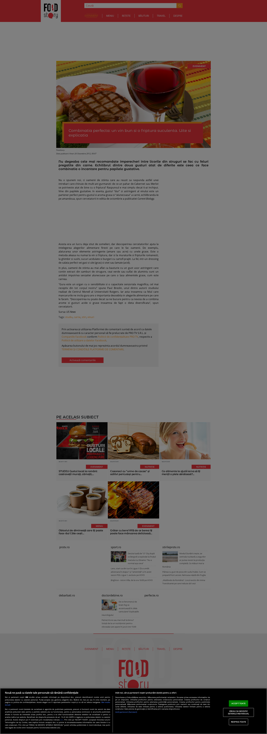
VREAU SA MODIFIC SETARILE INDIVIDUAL (238, 712)
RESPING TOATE (238, 721)
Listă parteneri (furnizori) (126, 712)
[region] (133, 711)
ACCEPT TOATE (238, 703)
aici (61, 719)
